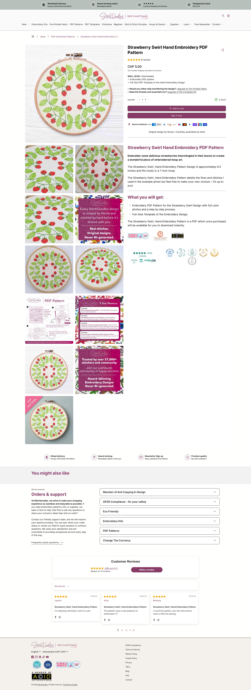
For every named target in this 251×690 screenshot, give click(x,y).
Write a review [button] (146, 569)
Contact (129, 680)
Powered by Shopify (70, 685)
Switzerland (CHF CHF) (56, 651)
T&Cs (128, 667)
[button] (134, 59)
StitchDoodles (42, 685)
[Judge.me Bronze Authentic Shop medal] (203, 252)
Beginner (118, 24)
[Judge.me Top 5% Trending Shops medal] (192, 261)
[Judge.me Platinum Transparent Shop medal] (181, 252)
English (36, 651)
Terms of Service (133, 649)
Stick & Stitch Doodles (136, 24)
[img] (61, 596)
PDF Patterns (76, 24)
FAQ (127, 675)
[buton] (36, 651)
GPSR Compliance (133, 645)
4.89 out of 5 (111, 568)
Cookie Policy (131, 658)
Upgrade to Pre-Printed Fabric (192, 88)
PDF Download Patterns (63, 36)
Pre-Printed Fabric (59, 24)
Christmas (107, 24)
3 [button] (126, 630)
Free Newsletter (202, 25)
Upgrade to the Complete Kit (181, 92)
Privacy (129, 662)
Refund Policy (131, 654)
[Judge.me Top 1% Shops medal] (214, 252)
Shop (42, 36)
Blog (127, 671)
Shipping (141, 70)
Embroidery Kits (40, 25)
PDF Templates (92, 24)
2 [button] (122, 630)
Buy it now (177, 115)
